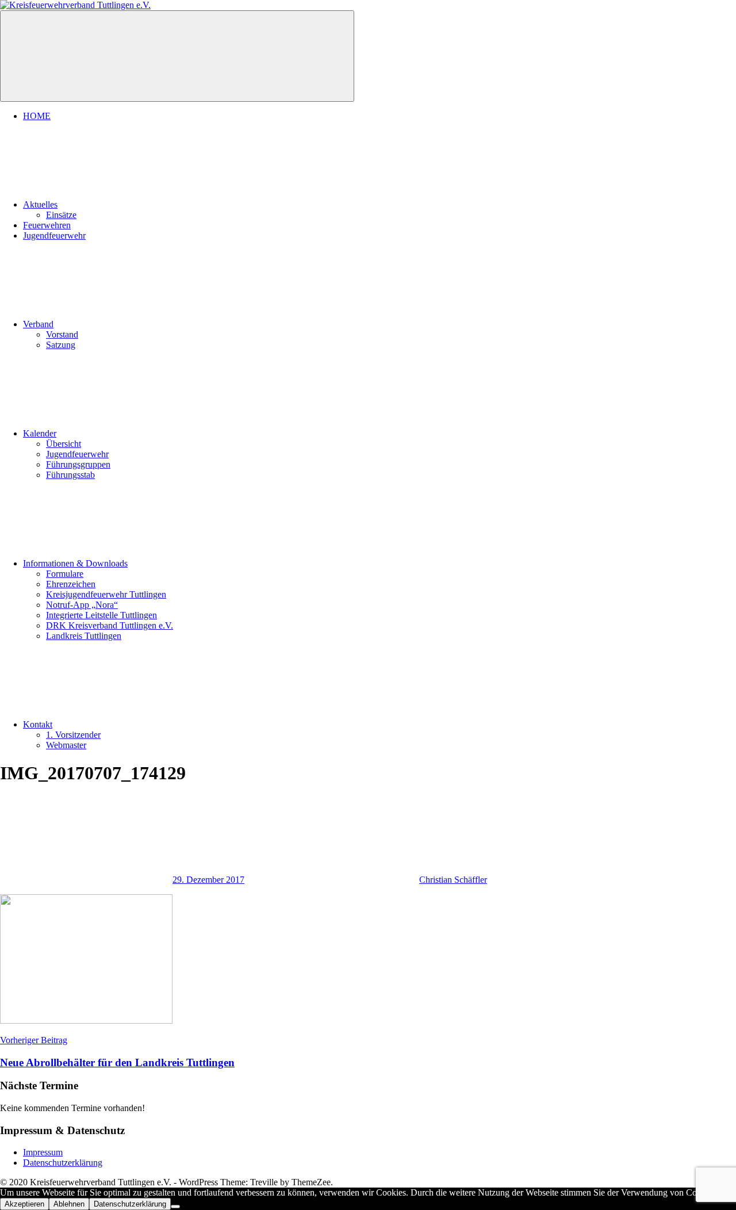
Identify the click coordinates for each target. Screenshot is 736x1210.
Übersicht (63, 444)
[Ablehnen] (175, 1206)
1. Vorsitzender (73, 735)
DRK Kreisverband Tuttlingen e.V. (109, 625)
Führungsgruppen (78, 464)
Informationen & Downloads (75, 563)
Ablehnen (69, 1204)
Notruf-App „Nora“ (82, 605)
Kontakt (37, 724)
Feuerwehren (47, 225)
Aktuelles (40, 204)
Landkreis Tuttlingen (83, 636)
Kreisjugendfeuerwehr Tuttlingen (106, 594)
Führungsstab (70, 475)
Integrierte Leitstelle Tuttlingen (101, 615)
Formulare (64, 574)
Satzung (60, 345)
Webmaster (66, 745)
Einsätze (61, 215)
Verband (38, 324)
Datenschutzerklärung (62, 1162)
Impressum (43, 1152)
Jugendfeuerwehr (54, 235)
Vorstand (62, 334)
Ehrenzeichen (70, 584)
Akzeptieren (24, 1204)
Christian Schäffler (453, 879)
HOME (37, 116)
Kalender (39, 433)
